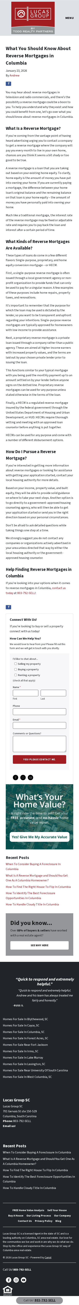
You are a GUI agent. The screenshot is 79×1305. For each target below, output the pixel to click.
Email (16, 720)
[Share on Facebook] (8, 84)
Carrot (48, 1257)
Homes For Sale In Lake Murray (23, 1058)
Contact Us (25, 1221)
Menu (69, 18)
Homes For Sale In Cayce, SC (21, 1025)
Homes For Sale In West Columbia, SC (27, 1077)
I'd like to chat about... (25, 659)
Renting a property (29, 675)
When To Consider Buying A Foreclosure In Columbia (37, 1152)
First (15, 698)
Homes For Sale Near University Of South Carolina (35, 1070)
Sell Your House (57, 1210)
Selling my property (29, 664)
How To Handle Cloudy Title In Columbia (32, 904)
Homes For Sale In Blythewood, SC (25, 1019)
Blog (58, 1221)
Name (17, 687)
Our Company (62, 1215)
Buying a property (28, 669)
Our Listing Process (38, 1215)
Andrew (15, 75)
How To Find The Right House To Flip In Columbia (38, 887)
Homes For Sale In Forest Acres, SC (25, 1038)
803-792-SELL (26, 593)
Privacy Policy (43, 1221)
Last (43, 698)
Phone (16, 706)
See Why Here (39, 945)
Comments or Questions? (27, 733)
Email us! (9, 1126)
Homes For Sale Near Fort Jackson (25, 1045)
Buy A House (15, 1215)
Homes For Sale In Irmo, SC (20, 1051)
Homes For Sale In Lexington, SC (24, 1064)
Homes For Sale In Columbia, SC (23, 1032)
